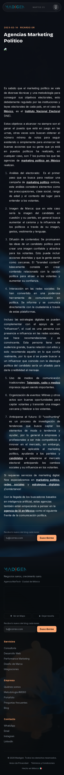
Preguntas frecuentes (15, 702)
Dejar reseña (48, 616)
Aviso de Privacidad (18, 763)
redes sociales (14, 484)
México (8, 111)
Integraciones (11, 669)
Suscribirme (47, 537)
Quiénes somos (12, 686)
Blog (6, 708)
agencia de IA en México (19, 510)
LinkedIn (8, 741)
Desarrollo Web (12, 653)
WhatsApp (9, 725)
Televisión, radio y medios (43, 382)
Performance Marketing (17, 658)
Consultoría (10, 648)
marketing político (37, 182)
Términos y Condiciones (43, 763)
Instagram (9, 736)
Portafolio (9, 697)
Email (6, 730)
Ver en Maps (19, 616)
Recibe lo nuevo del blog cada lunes (21, 532)
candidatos (16, 458)
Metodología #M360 (15, 692)
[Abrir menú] (56, 7)
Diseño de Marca (13, 663)
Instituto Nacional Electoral (42, 111)
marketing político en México (40, 160)
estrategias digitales (45, 484)
